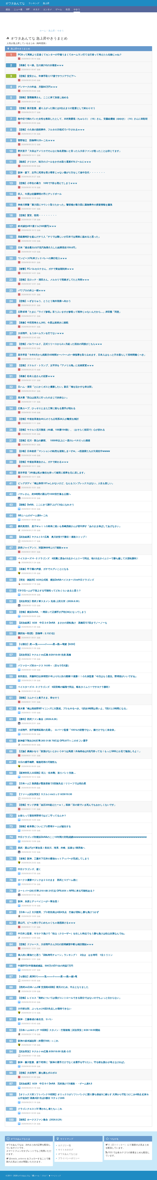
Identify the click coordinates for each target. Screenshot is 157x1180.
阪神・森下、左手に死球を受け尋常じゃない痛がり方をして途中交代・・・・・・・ (61, 172)
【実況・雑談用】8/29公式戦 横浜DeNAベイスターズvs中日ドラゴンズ (56, 579)
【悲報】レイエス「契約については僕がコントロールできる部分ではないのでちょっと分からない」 (69, 997)
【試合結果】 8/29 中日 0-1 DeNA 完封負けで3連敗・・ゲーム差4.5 (55, 1083)
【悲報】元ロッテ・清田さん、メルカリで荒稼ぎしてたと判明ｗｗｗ (53, 279)
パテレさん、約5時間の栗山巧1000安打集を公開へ (44, 494)
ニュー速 (18, 9)
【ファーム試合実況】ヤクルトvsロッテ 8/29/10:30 (45, 794)
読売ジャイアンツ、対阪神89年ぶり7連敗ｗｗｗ (43, 547)
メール (36, 1175)
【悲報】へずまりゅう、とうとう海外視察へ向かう (44, 301)
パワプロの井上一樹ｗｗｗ (32, 290)
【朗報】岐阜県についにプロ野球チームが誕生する (44, 826)
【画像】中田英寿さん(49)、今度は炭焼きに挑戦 (43, 322)
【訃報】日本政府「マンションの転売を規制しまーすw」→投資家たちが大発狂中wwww (64, 451)
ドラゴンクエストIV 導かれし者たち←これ (40, 1108)
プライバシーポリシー (69, 1158)
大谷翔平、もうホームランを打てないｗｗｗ (41, 333)
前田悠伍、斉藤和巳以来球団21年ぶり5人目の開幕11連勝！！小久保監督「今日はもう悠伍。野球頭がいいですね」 (78, 676)
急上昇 (46, 3)
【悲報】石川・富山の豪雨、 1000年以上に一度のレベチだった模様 (54, 440)
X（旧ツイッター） (117, 1144)
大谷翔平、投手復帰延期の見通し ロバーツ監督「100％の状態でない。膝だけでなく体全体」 (67, 729)
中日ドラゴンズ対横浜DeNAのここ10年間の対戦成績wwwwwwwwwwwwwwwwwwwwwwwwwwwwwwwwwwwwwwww (82, 837)
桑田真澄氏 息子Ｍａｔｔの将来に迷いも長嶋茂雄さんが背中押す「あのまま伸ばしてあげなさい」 (69, 526)
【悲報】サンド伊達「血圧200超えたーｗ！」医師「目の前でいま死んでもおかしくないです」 (67, 804)
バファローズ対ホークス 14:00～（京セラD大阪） (44, 665)
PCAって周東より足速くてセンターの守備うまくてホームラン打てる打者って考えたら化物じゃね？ (70, 54)
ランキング (34, 3)
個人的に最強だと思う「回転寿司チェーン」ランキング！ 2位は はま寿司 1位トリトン (65, 954)
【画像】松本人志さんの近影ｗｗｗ (36, 376)
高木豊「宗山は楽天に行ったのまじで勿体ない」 (43, 397)
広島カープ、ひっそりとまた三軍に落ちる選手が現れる (46, 408)
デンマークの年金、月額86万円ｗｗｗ (37, 86)
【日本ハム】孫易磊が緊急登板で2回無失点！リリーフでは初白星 (52, 783)
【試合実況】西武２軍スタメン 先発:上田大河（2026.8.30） (49, 601)
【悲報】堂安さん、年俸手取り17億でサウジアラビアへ (47, 76)
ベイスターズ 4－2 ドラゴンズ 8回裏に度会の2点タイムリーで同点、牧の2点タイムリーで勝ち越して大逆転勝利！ (78, 558)
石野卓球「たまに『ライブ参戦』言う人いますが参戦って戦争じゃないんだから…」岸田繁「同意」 (69, 311)
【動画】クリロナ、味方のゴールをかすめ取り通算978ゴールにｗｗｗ (54, 161)
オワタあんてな (15, 3)
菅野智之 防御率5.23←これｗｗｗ (36, 140)
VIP (27, 9)
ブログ (44, 1175)
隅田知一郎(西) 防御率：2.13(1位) (36, 633)
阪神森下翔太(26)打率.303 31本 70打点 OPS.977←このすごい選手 (53, 740)
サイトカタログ (65, 1149)
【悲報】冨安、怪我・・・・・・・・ (37, 215)
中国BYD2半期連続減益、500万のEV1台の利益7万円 (45, 965)
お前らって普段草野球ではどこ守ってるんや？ (42, 815)
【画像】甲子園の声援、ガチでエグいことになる (43, 569)
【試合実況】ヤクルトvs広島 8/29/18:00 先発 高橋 (44, 654)
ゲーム (59, 9)
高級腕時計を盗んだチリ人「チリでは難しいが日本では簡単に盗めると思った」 (59, 236)
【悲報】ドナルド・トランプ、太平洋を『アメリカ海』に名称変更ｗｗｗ (56, 365)
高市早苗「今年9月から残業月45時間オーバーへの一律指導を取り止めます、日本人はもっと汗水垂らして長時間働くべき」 (82, 354)
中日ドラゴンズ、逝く (29, 869)
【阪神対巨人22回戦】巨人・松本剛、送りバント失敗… (47, 772)
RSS (110, 1152)
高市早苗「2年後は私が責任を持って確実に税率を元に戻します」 (52, 472)
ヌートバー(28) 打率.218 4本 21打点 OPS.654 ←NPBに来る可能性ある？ (56, 890)
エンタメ (47, 9)
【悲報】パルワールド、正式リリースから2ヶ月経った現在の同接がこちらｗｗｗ (60, 344)
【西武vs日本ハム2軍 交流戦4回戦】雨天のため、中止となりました (53, 987)
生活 (68, 9)
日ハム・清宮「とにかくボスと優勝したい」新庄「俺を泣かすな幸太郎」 (56, 386)
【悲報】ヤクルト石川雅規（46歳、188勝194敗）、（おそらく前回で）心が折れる (61, 429)
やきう (77, 9)
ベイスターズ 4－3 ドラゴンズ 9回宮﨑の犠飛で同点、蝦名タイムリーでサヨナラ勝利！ (64, 687)
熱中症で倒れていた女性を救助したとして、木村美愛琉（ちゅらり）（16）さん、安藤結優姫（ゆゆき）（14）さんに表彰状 (83, 118)
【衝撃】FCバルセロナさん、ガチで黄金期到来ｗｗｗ (46, 268)
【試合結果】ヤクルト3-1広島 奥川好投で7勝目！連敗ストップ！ (52, 536)
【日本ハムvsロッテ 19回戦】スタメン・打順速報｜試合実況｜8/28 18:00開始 (59, 1030)
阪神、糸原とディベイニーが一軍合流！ (38, 901)
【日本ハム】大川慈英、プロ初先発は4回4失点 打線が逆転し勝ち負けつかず (58, 912)
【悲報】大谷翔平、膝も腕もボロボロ (37, 1072)
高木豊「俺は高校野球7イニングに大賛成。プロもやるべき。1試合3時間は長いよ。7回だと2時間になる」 (73, 708)
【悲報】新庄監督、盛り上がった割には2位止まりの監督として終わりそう (56, 108)
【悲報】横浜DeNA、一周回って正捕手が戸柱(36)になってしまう (52, 612)
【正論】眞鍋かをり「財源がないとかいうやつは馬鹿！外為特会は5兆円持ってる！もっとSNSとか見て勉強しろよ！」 (79, 751)
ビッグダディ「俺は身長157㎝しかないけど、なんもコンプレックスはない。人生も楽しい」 (66, 483)
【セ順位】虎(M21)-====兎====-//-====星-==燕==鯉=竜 (47, 976)
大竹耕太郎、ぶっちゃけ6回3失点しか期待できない (44, 1008)
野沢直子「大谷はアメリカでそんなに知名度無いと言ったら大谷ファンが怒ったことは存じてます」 (69, 151)
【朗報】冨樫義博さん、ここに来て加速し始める (43, 97)
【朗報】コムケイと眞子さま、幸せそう (38, 697)
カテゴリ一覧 (64, 1145)
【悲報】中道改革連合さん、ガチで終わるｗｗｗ (43, 461)
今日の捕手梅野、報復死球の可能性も (37, 762)
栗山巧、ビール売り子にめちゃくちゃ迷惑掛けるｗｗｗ (46, 922)
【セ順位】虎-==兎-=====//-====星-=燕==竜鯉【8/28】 (47, 644)
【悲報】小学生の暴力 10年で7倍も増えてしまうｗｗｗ (47, 183)
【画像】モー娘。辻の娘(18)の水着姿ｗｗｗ (41, 65)
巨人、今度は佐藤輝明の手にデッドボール (40, 193)
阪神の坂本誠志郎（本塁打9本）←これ (38, 1040)
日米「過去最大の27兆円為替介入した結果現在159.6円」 (47, 247)
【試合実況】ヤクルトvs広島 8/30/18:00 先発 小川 (44, 1051)
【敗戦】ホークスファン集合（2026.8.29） (40, 1119)
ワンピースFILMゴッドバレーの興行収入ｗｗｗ (42, 258)
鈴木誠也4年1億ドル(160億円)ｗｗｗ (37, 226)
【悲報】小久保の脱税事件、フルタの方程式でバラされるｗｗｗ (51, 129)
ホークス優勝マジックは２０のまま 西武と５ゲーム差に (48, 880)
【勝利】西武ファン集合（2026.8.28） (38, 719)
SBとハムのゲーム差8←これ (33, 515)
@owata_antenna (17, 1158)
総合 (8, 9)
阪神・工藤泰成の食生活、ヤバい (35, 1019)
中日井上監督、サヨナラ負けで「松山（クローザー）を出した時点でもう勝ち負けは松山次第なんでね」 (72, 933)
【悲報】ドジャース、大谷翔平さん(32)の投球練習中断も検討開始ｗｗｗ (56, 944)
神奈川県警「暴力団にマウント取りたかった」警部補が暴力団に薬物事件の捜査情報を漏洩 (65, 204)
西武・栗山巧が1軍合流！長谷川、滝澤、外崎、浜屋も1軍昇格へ (51, 847)
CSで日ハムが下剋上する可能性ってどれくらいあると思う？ (49, 590)
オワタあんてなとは (67, 1153)
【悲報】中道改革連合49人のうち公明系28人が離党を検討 (48, 419)
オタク (36, 9)
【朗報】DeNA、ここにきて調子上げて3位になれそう (46, 504)
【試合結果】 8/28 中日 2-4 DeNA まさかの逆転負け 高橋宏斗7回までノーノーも (62, 622)
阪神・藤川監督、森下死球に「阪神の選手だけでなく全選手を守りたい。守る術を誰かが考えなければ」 (72, 1062)
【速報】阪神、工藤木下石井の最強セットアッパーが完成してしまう (53, 858)
